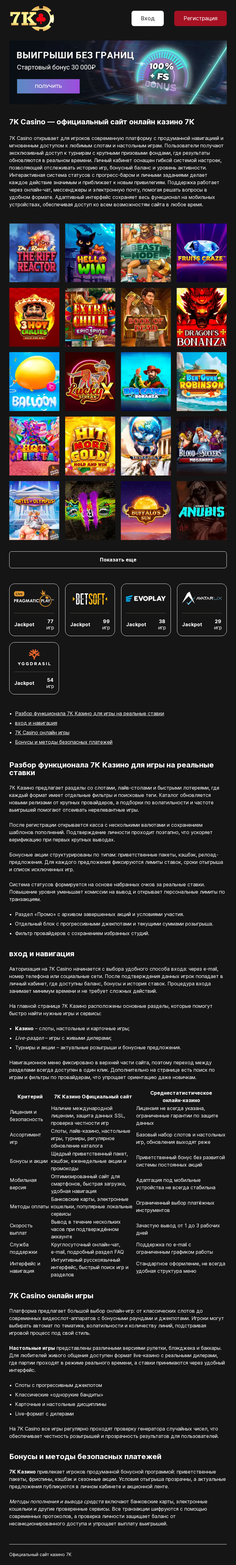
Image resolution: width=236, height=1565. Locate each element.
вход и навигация (36, 723)
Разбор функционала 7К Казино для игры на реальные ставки (89, 713)
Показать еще (118, 560)
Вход (148, 18)
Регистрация (200, 18)
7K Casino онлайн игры (42, 732)
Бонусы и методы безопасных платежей (63, 742)
